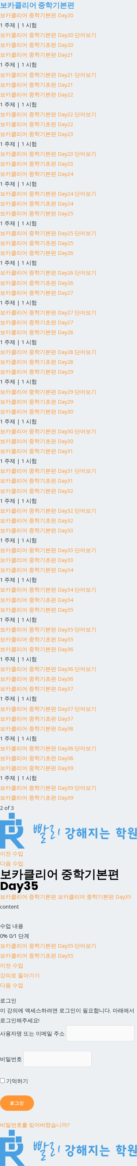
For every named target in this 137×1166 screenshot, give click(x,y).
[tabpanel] (68, 907)
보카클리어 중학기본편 (37, 5)
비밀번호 (11, 1059)
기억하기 (16, 1080)
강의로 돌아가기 (20, 975)
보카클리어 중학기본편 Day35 (94, 896)
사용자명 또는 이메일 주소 (32, 1033)
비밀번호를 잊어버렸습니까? (35, 1124)
